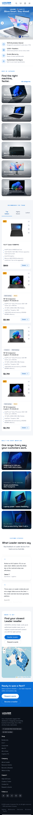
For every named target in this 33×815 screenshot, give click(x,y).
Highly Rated (18, 213)
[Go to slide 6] (15, 37)
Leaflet (19, 677)
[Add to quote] (28, 229)
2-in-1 (3, 743)
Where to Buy (6, 770)
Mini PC (4, 748)
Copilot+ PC (5, 754)
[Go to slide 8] (18, 37)
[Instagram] (20, 795)
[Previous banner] (2, 23)
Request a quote (12, 642)
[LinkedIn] (7, 795)
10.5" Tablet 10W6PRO (11, 245)
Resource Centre (7, 765)
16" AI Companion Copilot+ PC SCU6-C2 (10, 300)
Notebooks (5, 740)
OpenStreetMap (27, 677)
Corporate (5, 745)
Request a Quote (7, 787)
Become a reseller (11, 702)
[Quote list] (25, 3)
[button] (25, 665)
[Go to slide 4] (12, 37)
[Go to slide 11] (23, 37)
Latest (28, 213)
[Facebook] (3, 795)
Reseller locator (12, 637)
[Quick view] (28, 232)
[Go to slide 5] (14, 37)
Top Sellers (7, 213)
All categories (25, 81)
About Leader (6, 762)
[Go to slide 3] (11, 37)
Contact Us (5, 784)
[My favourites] (21, 3)
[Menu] (29, 3)
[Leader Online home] (7, 3)
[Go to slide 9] (20, 37)
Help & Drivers (6, 779)
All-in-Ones (5, 751)
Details (24, 265)
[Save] (28, 221)
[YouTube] (16, 795)
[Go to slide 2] (9, 37)
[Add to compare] (28, 225)
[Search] (16, 3)
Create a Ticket (6, 781)
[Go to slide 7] (17, 37)
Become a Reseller (7, 768)
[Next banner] (30, 23)
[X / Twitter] (12, 795)
